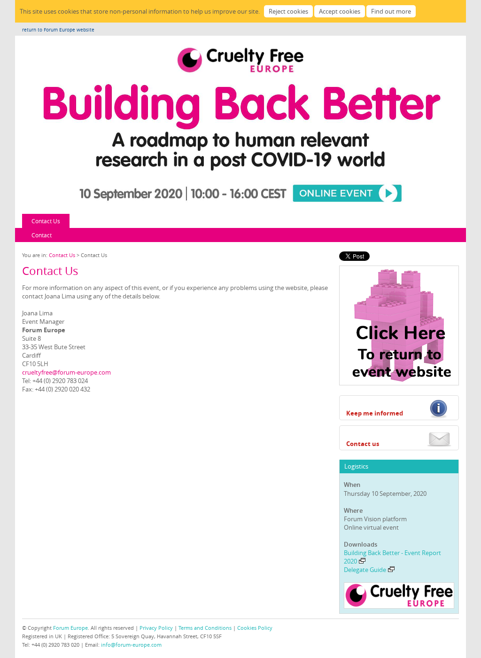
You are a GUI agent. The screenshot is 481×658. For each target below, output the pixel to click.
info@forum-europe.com (131, 644)
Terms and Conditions (205, 627)
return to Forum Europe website (58, 30)
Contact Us (45, 221)
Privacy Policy (156, 627)
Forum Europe (70, 627)
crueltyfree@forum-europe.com (66, 372)
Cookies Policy (254, 627)
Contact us (362, 443)
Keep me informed (374, 413)
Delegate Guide (365, 569)
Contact (41, 235)
